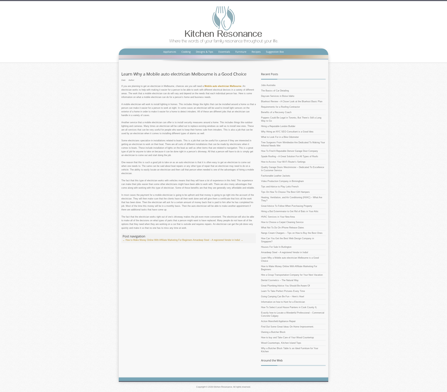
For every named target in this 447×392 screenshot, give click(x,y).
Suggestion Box (275, 51)
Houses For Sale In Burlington (276, 247)
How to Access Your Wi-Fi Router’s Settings (283, 161)
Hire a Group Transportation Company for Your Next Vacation (292, 275)
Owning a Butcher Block (273, 332)
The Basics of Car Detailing (275, 90)
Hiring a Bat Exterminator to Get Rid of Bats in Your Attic (289, 211)
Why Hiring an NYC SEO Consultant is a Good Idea (287, 131)
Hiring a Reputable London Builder (278, 126)
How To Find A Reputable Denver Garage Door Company (289, 151)
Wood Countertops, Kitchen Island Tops (281, 343)
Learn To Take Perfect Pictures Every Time (283, 291)
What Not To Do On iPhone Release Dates (282, 227)
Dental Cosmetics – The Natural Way (280, 280)
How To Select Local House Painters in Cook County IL (289, 307)
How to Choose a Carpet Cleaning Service (282, 222)
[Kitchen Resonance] (223, 24)
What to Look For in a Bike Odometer (280, 137)
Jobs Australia (268, 85)
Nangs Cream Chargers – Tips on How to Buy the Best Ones (292, 233)
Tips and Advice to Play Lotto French (280, 186)
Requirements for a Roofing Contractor (280, 107)
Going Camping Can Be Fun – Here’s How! (282, 296)
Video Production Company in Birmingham (282, 181)
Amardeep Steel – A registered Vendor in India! (218, 240)
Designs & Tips (204, 51)
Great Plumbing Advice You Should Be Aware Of (285, 285)
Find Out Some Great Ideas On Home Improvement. (287, 326)
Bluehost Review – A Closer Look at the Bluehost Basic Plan (291, 101)
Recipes (256, 51)
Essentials (224, 51)
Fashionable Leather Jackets (275, 175)
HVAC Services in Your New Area (278, 216)
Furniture (240, 51)
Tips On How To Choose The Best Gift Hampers (285, 192)
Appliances (169, 51)
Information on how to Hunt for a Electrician (283, 302)
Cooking (186, 51)
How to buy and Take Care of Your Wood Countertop (287, 337)
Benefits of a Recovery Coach (276, 112)
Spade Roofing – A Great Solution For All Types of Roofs (289, 156)
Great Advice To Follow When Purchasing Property (286, 206)
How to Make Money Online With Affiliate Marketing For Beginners (157, 240)
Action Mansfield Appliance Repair (278, 321)
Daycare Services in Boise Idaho (277, 96)
